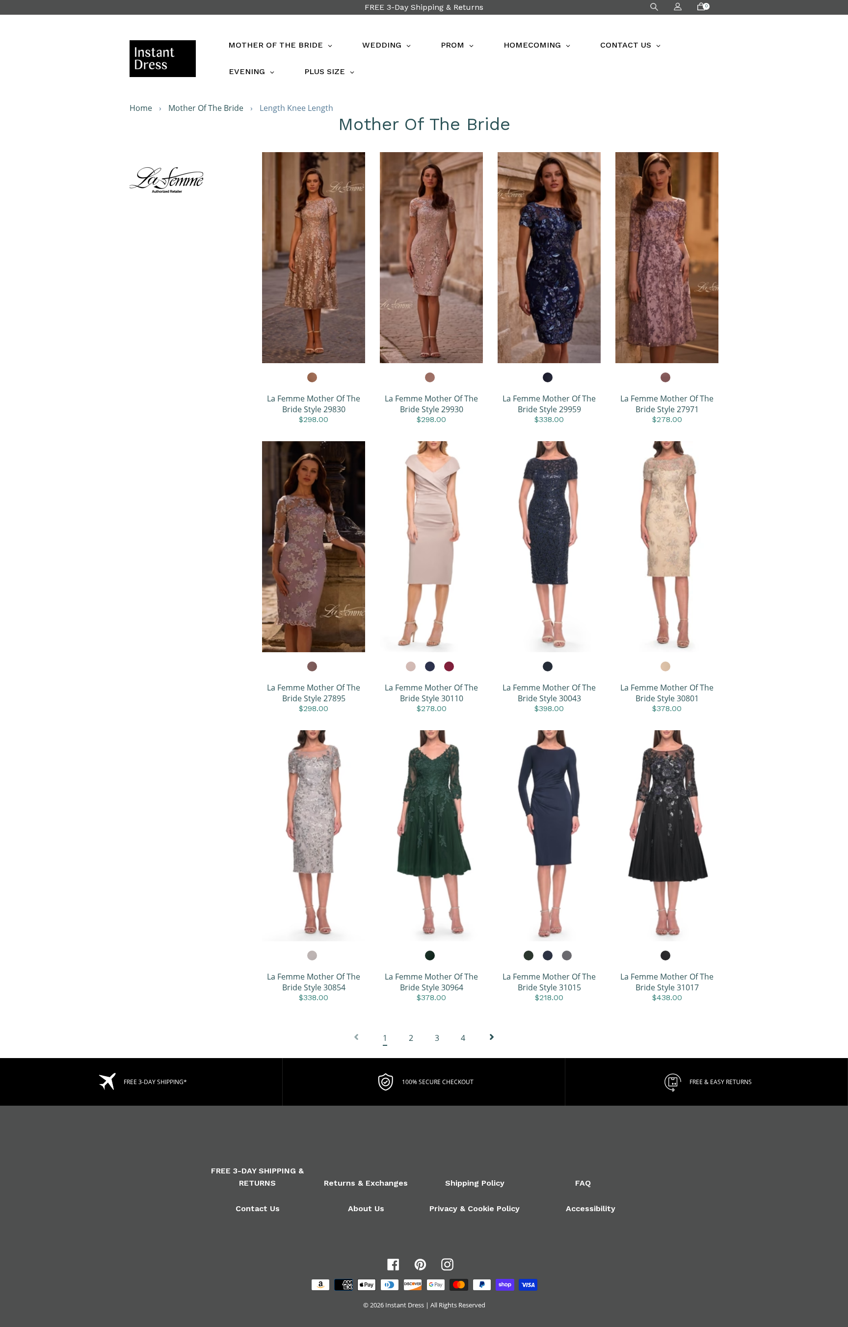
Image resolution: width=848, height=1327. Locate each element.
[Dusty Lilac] (666, 378)
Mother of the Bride (205, 108)
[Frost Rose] (411, 667)
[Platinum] (567, 956)
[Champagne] (312, 378)
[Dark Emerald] (529, 956)
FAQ (583, 1183)
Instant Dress (404, 1304)
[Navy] (548, 378)
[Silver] (312, 956)
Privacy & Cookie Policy (474, 1208)
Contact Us (258, 1208)
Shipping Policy (474, 1183)
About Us (366, 1208)
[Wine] (449, 667)
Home (141, 108)
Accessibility (590, 1208)
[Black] (666, 956)
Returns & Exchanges (366, 1183)
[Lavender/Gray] (312, 667)
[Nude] (430, 378)
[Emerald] (430, 956)
